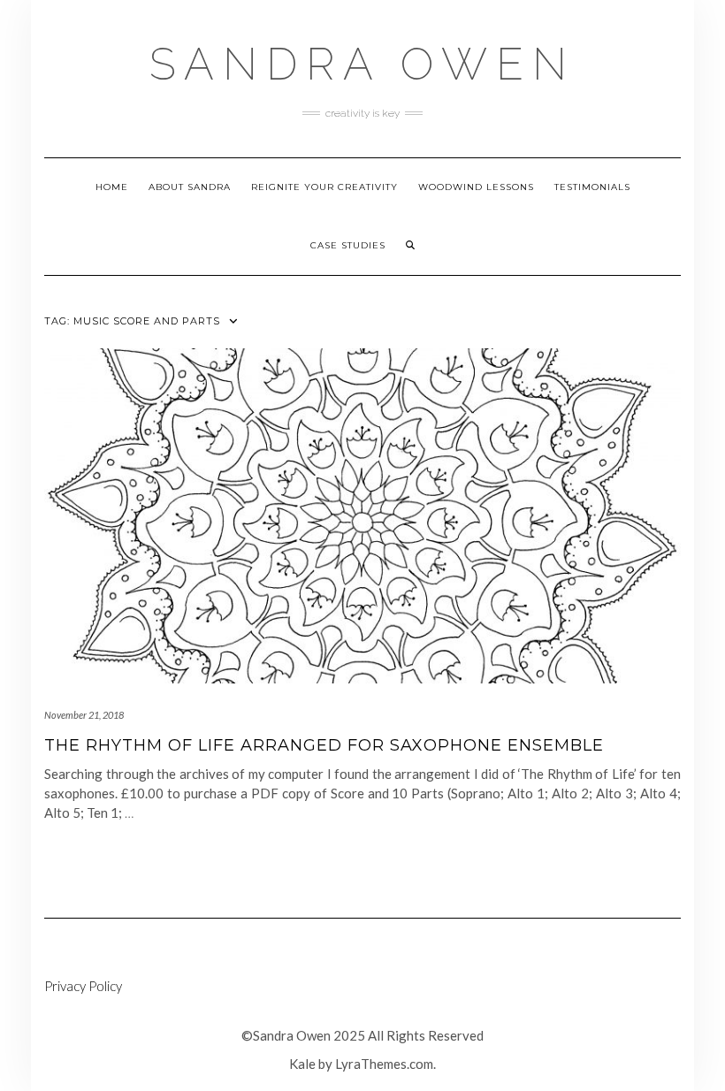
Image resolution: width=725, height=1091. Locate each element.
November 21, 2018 (84, 715)
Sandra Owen (362, 64)
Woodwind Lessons (476, 187)
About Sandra (190, 187)
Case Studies (347, 245)
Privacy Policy (83, 986)
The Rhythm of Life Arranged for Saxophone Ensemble (324, 745)
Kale (302, 1064)
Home (111, 187)
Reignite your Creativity (324, 187)
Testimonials (592, 187)
